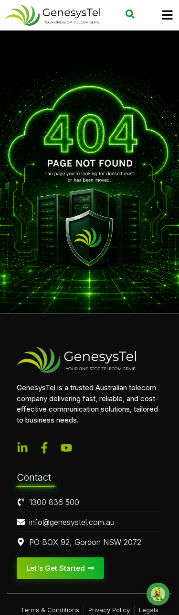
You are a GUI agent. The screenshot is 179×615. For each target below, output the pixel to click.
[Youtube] (66, 448)
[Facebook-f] (44, 448)
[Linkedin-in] (22, 448)
